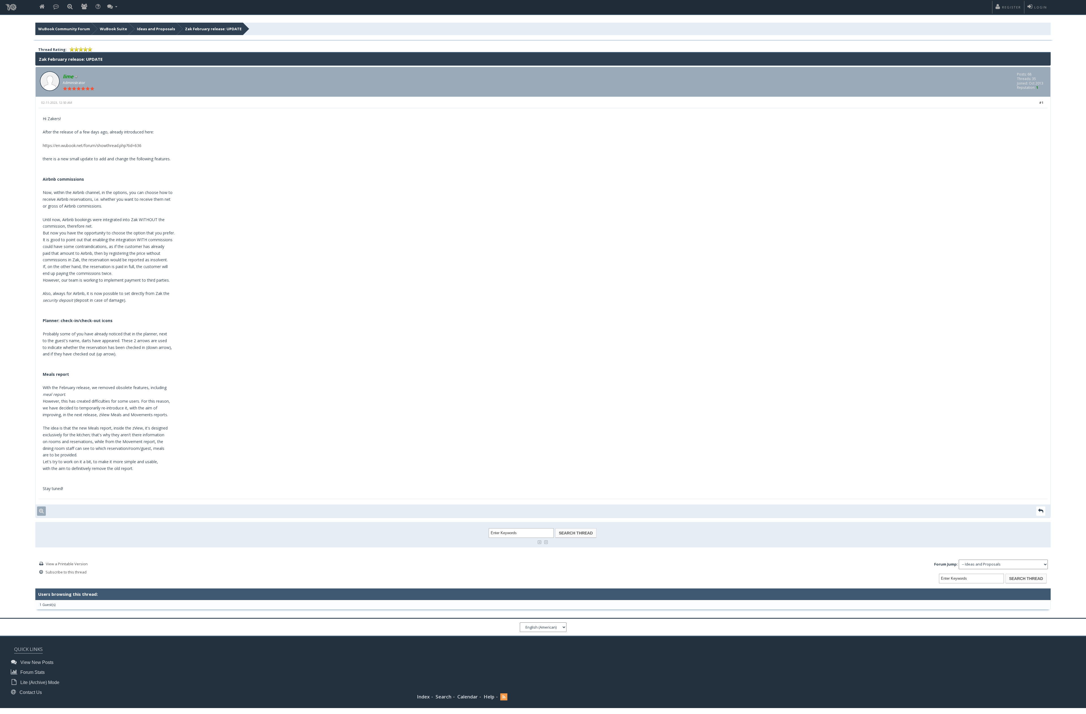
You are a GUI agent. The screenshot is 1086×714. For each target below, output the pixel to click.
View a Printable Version (67, 563)
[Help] (98, 7)
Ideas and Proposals (156, 28)
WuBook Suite (113, 28)
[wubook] (11, 5)
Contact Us (30, 692)
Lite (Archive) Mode (39, 682)
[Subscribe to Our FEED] (503, 697)
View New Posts (36, 662)
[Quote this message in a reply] (1040, 511)
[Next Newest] (546, 541)
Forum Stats (32, 672)
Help (489, 696)
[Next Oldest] (540, 541)
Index (423, 696)
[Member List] (84, 7)
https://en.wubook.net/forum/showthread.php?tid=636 (92, 145)
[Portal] (56, 7)
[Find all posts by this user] (41, 511)
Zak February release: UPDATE (213, 28)
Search (443, 696)
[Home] (42, 7)
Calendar (467, 696)
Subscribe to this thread (66, 572)
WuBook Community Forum (64, 28)
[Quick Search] (70, 7)
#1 (1041, 102)
